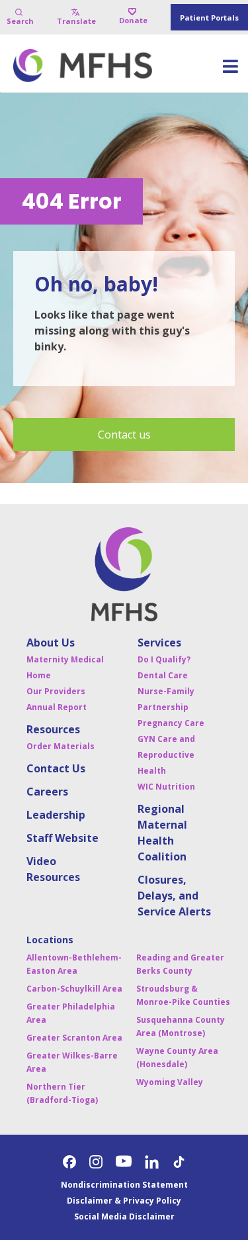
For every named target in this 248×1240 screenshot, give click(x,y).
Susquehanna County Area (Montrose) (180, 1026)
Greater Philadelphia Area (70, 1013)
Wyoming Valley (169, 1082)
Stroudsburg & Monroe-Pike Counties (183, 995)
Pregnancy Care (171, 723)
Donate (133, 20)
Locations (49, 939)
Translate (76, 21)
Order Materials (60, 746)
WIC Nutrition (166, 786)
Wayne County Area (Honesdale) (177, 1057)
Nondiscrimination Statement (124, 1184)
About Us (50, 642)
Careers (47, 791)
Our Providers (55, 691)
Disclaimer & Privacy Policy (124, 1200)
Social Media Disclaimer (124, 1216)
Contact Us (55, 768)
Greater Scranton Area (74, 1037)
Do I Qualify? (164, 659)
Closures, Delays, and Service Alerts (174, 895)
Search (20, 21)
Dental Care (163, 675)
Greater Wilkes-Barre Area (72, 1062)
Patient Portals (209, 18)
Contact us (124, 434)
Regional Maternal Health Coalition (162, 832)
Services (159, 642)
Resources (53, 729)
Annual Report (56, 707)
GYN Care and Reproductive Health (166, 754)
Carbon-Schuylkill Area (74, 988)
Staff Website (62, 838)
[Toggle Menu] (230, 70)
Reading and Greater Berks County (180, 964)
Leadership (55, 814)
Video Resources (53, 869)
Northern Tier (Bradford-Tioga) (62, 1093)
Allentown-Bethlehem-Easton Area (74, 964)
